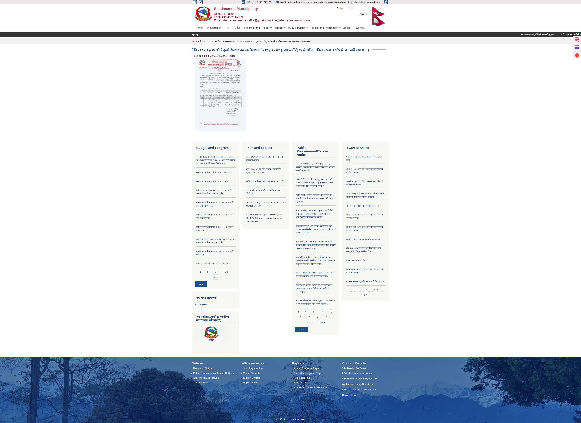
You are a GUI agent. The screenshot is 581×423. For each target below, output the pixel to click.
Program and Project (256, 27)
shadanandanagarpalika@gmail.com (360, 378)
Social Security (251, 373)
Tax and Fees (200, 382)
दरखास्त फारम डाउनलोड (355, 260)
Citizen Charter (251, 377)
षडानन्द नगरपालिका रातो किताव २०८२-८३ (212, 172)
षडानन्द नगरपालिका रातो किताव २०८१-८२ (212, 181)
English (340, 8)
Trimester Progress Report (308, 373)
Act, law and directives (206, 377)
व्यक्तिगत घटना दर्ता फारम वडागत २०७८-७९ (363, 239)
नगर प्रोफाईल (233, 27)
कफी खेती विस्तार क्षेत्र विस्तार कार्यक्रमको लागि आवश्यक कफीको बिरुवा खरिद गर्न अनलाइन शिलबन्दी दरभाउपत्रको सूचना (316, 229)
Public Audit (300, 382)
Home (199, 27)
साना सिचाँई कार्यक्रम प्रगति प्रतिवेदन (311, 387)
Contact (360, 27)
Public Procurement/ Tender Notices (213, 373)
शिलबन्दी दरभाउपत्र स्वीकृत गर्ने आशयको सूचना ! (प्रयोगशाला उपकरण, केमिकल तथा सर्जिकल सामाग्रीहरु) (314, 288)
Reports (278, 27)
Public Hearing (301, 377)
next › (226, 272)
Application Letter (253, 382)
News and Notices (203, 368)
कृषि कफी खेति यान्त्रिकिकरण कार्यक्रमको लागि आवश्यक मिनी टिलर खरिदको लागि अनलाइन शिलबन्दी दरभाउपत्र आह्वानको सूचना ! (316, 244)
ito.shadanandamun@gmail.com (358, 384)
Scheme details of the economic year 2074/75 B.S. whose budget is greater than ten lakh (264, 218)
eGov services (296, 27)
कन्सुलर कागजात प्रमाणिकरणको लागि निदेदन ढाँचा (365, 281)
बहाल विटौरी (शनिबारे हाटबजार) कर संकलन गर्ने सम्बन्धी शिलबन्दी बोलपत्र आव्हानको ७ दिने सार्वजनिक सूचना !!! (316, 198)
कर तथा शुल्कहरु (201, 304)
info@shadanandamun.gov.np (357, 373)
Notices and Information (324, 27)
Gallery (347, 27)
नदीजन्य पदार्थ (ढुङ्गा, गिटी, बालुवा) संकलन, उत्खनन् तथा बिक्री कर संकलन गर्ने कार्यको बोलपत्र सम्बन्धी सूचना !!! (315, 167)
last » (215, 277)
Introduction (214, 27)
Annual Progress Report (306, 368)
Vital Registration (253, 368)
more (201, 284)
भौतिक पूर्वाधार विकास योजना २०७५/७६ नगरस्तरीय (265, 181)
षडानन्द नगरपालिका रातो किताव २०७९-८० (212, 263)
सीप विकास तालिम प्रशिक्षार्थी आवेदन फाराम (362, 206)
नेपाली (350, 8)
